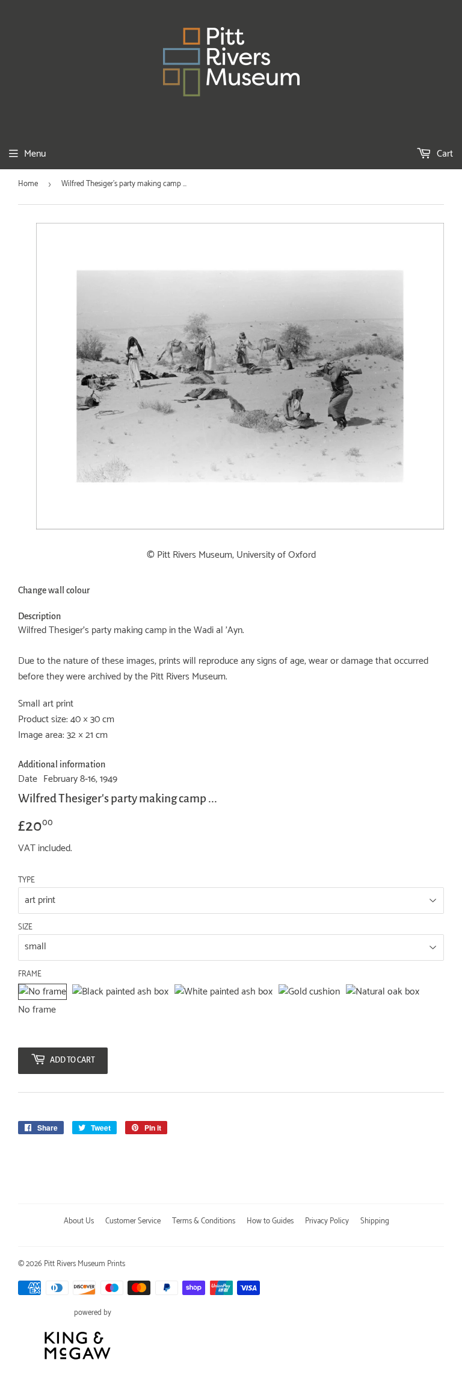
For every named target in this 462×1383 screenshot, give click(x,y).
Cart (443, 154)
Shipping (374, 1221)
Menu (35, 154)
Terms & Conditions (203, 1221)
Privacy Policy (327, 1221)
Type (26, 881)
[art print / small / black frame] (120, 992)
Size (25, 928)
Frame (30, 975)
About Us (79, 1221)
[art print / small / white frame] (223, 992)
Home (28, 184)
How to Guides (270, 1221)
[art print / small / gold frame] (309, 992)
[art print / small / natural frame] (382, 992)
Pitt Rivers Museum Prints (84, 1264)
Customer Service (133, 1221)
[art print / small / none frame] (42, 992)
